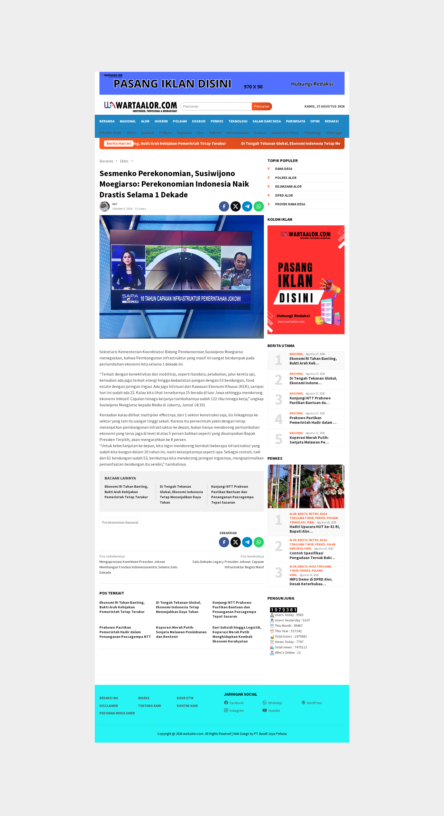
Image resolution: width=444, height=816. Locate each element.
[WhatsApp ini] (259, 206)
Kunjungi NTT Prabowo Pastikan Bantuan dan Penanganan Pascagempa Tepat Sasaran (234, 609)
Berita (303, 514)
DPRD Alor (284, 195)
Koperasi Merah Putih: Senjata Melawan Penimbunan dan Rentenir (181, 632)
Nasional (296, 354)
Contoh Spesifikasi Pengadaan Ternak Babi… (312, 555)
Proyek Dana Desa (290, 204)
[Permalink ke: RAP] (104, 206)
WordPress (314, 703)
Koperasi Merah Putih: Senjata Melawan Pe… (309, 440)
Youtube (274, 710)
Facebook (237, 703)
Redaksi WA (108, 698)
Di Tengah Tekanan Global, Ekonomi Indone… (313, 380)
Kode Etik (185, 698)
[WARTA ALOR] (139, 106)
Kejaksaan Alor (288, 187)
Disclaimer (108, 706)
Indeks (144, 698)
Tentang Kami (149, 706)
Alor (293, 514)
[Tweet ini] (235, 206)
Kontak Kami (187, 706)
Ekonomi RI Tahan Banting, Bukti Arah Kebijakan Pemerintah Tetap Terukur (126, 492)
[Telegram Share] (247, 206)
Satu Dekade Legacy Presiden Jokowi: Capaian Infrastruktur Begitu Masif (228, 561)
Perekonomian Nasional (120, 522)
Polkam (332, 518)
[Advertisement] (222, 36)
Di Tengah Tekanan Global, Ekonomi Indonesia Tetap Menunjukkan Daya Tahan (282, 143)
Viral (310, 522)
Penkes (320, 518)
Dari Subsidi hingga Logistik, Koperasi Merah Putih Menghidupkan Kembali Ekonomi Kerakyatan (236, 634)
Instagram (237, 710)
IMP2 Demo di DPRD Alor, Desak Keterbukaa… (311, 582)
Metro (314, 514)
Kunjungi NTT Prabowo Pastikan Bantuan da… (310, 400)
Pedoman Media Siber (117, 713)
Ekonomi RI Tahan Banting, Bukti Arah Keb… (313, 361)
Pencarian (262, 106)
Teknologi (298, 522)
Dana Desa (283, 169)
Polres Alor (286, 178)
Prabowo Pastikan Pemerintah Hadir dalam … (313, 420)
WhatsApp (275, 703)
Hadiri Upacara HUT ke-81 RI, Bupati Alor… (315, 529)
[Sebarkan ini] (224, 206)
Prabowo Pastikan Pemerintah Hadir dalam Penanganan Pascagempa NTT (125, 632)
